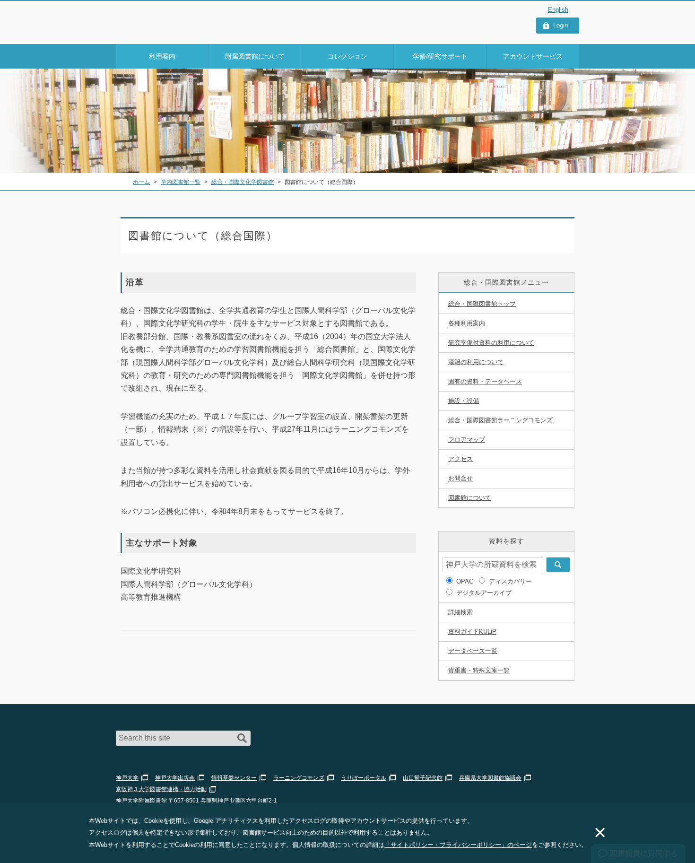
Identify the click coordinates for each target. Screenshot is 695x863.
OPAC (464, 581)
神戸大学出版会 (175, 778)
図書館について (469, 497)
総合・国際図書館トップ (482, 303)
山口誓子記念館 (423, 778)
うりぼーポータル (363, 778)
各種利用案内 (466, 323)
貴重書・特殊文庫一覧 (479, 670)
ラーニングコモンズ (298, 778)
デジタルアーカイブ (484, 592)
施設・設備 (463, 400)
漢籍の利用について (476, 362)
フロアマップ (466, 439)
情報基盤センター (234, 778)
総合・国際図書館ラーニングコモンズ (500, 420)
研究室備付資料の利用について (491, 342)
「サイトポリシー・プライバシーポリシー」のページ (458, 844)
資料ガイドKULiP (472, 631)
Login (560, 25)
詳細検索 (460, 612)
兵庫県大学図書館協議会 (490, 778)
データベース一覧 (472, 650)
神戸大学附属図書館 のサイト (158, 32)
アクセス (460, 458)
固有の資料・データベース (485, 381)
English (558, 9)
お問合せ (460, 478)
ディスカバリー (510, 581)
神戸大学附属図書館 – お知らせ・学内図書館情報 (171, 19)
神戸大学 (127, 778)
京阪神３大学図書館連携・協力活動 (161, 789)
